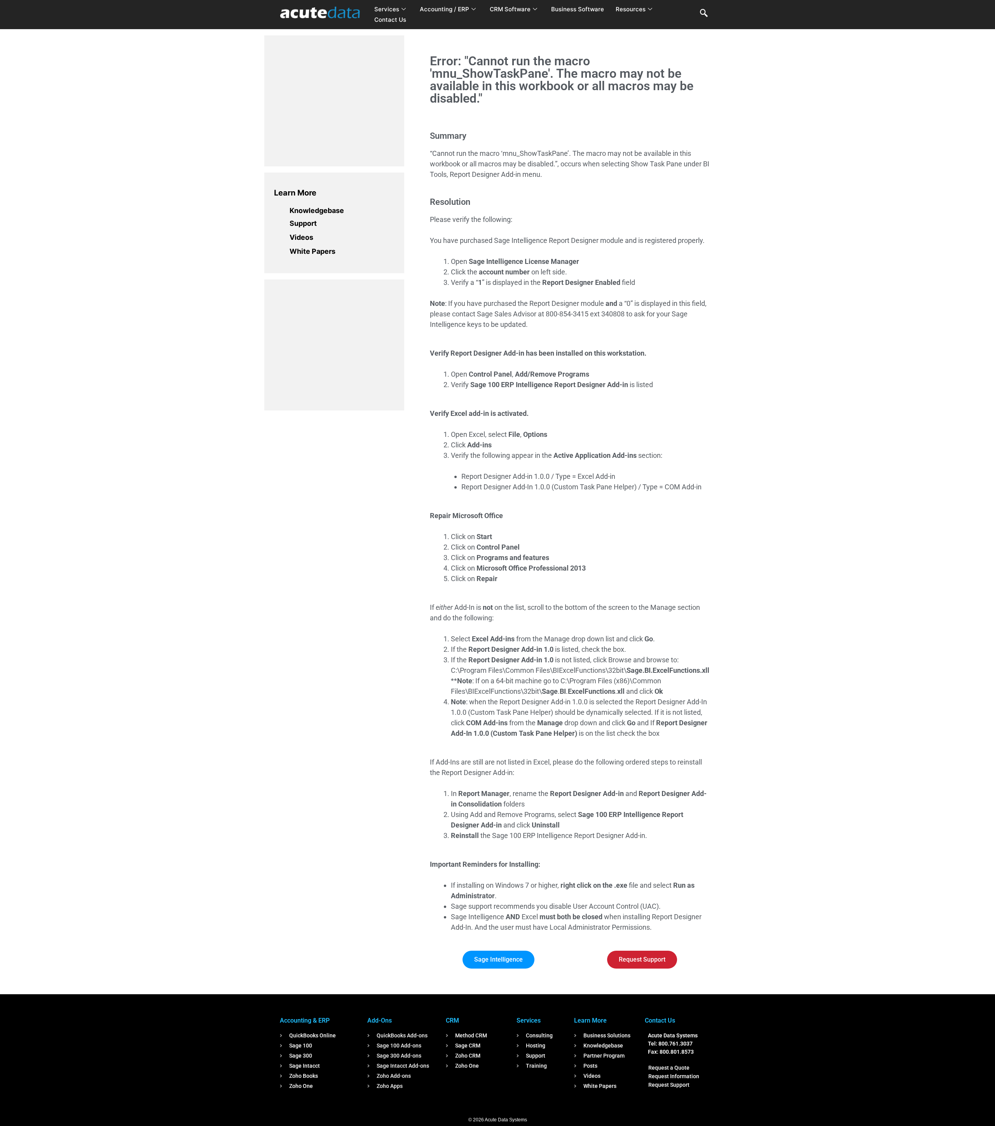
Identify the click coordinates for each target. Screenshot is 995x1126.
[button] (704, 13)
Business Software (577, 9)
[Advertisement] (332, 99)
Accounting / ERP (444, 9)
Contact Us (390, 19)
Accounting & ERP (305, 1020)
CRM (452, 1020)
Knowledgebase (317, 210)
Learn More (295, 192)
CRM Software (510, 9)
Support (303, 223)
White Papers (312, 251)
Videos (301, 237)
